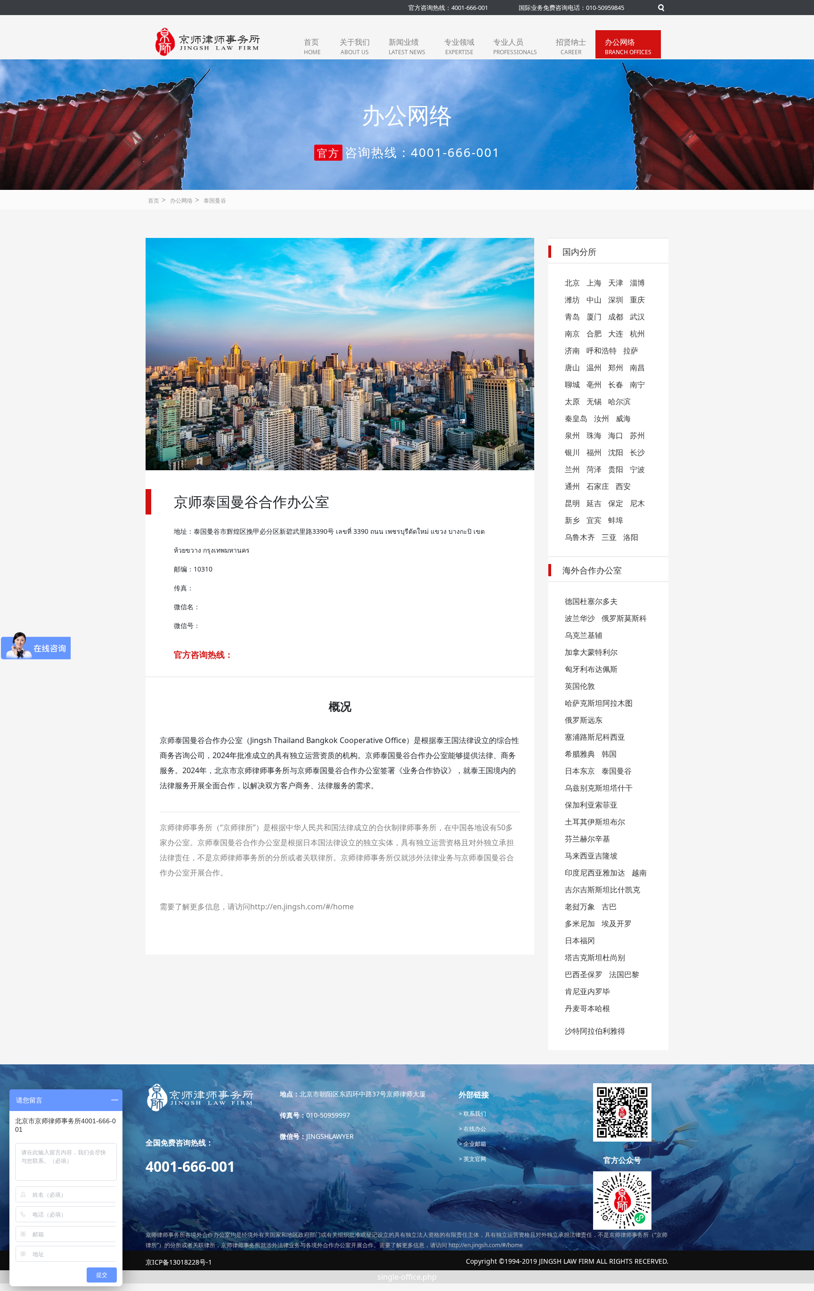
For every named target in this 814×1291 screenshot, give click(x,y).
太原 (572, 401)
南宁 (637, 384)
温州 (594, 367)
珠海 (594, 435)
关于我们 (355, 46)
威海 (623, 418)
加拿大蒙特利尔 (591, 652)
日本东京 (580, 771)
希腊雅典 (580, 754)
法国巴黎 (624, 974)
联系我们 (474, 1114)
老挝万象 (580, 906)
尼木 (637, 503)
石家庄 (597, 486)
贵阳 (615, 469)
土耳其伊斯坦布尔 (595, 822)
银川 (572, 452)
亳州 (594, 384)
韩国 (609, 754)
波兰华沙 (580, 618)
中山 (594, 299)
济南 (572, 350)
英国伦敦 (580, 686)
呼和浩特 (601, 350)
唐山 (572, 367)
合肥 (594, 333)
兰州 (572, 469)
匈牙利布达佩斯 (591, 669)
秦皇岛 (576, 418)
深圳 (615, 299)
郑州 (615, 367)
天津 (615, 283)
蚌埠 (615, 520)
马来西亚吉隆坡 (591, 855)
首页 (312, 46)
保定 (615, 503)
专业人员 (515, 46)
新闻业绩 (407, 46)
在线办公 (474, 1129)
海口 (615, 435)
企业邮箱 (474, 1144)
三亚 (609, 537)
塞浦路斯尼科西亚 (595, 737)
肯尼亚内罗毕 (587, 991)
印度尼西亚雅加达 (595, 872)
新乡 (572, 520)
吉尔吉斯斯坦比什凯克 (602, 889)
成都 (615, 316)
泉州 (572, 435)
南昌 (637, 367)
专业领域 (459, 46)
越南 (639, 872)
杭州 (637, 333)
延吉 (594, 503)
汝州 (601, 418)
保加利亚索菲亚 (591, 805)
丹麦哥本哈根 (587, 1008)
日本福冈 (580, 940)
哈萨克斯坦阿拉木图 (599, 703)
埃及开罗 (617, 923)
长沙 (637, 452)
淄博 (637, 283)
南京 (572, 333)
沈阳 (615, 452)
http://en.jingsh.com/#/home (302, 906)
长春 (615, 384)
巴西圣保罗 (583, 974)
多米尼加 (580, 923)
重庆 (637, 299)
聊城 (572, 384)
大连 (615, 333)
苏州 (637, 435)
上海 (594, 283)
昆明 (572, 503)
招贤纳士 (571, 46)
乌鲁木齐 (580, 537)
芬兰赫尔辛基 (587, 838)
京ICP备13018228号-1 (179, 1262)
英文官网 (474, 1159)
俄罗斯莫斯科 (624, 618)
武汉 (637, 316)
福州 (594, 452)
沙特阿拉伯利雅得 (595, 1031)
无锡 (594, 401)
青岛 (572, 316)
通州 (572, 486)
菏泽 (594, 469)
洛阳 (630, 537)
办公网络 (628, 46)
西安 (623, 486)
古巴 (609, 906)
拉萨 (630, 350)
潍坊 (572, 299)
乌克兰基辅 (583, 635)
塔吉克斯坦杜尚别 (595, 957)
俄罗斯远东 (583, 720)
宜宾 (594, 520)
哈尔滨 (619, 401)
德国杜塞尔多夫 (591, 601)
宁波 (637, 469)
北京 (572, 283)
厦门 (594, 316)
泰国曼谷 (215, 200)
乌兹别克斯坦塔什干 (599, 788)
